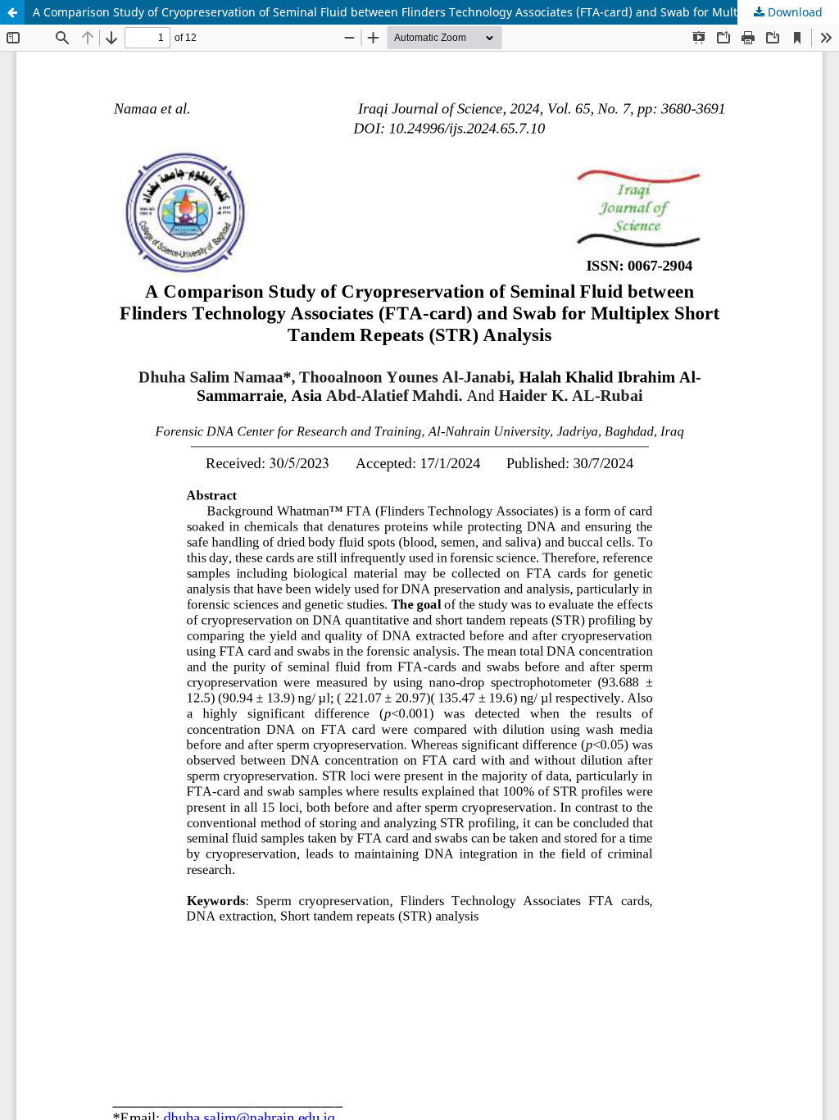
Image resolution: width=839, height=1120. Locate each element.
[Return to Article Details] (12, 12)
